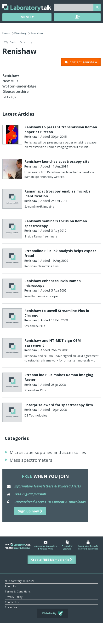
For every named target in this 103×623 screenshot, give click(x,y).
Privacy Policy (14, 596)
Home (6, 33)
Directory (20, 33)
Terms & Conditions (17, 591)
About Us (10, 585)
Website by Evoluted (52, 613)
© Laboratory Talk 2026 (19, 580)
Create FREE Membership (50, 560)
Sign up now (28, 511)
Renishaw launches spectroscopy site (57, 161)
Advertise (11, 607)
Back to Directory (20, 42)
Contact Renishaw (83, 62)
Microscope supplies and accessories (48, 452)
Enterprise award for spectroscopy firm (58, 405)
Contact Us (11, 601)
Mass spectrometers (31, 460)
